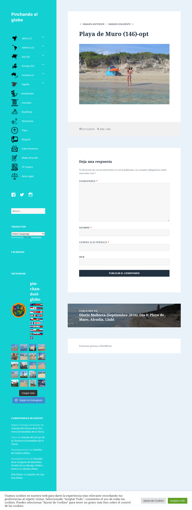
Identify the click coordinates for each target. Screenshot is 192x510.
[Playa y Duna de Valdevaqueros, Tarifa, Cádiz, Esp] (41, 347)
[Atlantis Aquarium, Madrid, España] (41, 383)
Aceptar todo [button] (177, 500)
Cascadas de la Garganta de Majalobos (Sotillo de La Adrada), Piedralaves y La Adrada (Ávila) (27, 463)
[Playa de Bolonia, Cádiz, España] (23, 356)
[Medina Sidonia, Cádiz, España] (14, 383)
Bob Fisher (17, 474)
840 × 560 (105, 129)
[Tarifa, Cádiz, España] (32, 347)
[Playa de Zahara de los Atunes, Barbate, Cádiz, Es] (41, 365)
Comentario (88, 181)
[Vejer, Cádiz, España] (23, 365)
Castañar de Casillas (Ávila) (26, 451)
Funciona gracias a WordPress (95, 346)
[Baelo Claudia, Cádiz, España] (32, 356)
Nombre (85, 227)
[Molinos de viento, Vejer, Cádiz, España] (23, 374)
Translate (36, 237)
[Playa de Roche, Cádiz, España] (14, 374)
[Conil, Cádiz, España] (41, 356)
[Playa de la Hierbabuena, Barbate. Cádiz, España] (41, 374)
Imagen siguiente (119, 24)
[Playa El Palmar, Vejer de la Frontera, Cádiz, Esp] (23, 383)
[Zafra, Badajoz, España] (32, 383)
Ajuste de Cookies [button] (153, 500)
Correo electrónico (94, 242)
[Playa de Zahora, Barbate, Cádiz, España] (14, 365)
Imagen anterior (93, 24)
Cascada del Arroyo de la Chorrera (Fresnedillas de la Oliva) (27, 430)
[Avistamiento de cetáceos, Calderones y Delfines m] (23, 347)
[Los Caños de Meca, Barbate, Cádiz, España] (14, 356)
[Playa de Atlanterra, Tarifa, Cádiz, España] (14, 347)
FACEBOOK (17, 252)
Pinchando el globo (24, 17)
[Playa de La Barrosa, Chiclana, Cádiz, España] (32, 365)
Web (81, 256)
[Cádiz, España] (32, 374)
